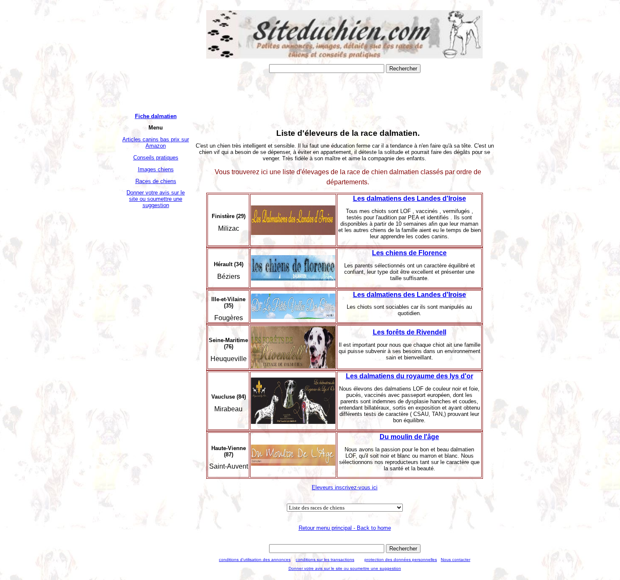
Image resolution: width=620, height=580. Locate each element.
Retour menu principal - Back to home (345, 528)
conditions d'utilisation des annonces (255, 559)
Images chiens (156, 169)
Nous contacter (455, 559)
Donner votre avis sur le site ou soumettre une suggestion (156, 198)
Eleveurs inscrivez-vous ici (344, 487)
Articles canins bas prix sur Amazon (155, 142)
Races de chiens (155, 181)
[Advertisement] (155, 340)
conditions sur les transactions (325, 559)
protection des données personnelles (400, 559)
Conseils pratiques (155, 157)
